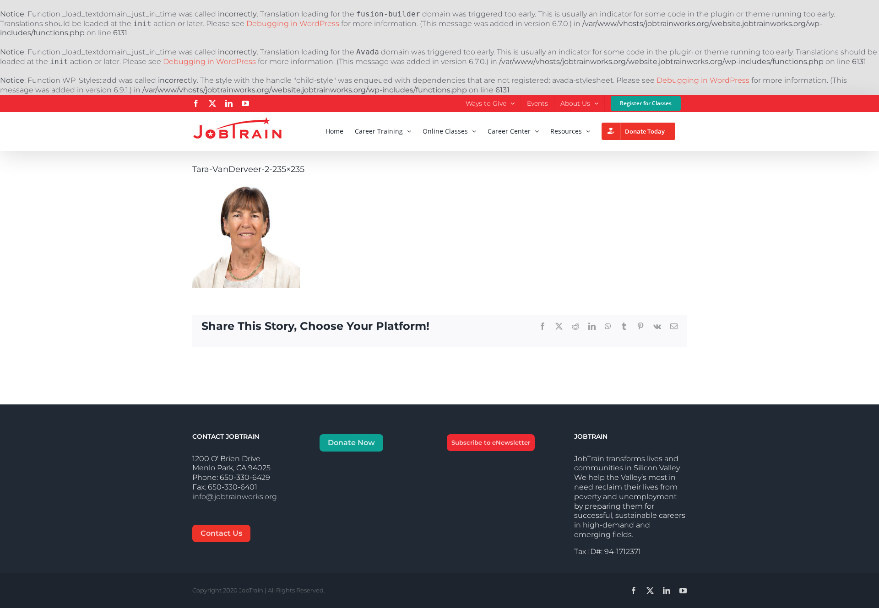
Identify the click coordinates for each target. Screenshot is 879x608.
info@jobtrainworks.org (234, 496)
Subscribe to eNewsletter (490, 442)
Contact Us (221, 533)
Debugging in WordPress (292, 23)
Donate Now (351, 442)
